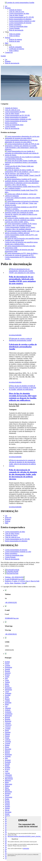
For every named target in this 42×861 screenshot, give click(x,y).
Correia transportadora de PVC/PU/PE (21, 17)
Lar (6, 6)
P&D (6, 43)
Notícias (7, 37)
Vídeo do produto (14, 34)
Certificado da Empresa (16, 49)
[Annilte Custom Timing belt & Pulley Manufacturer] (23, 340)
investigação (13, 335)
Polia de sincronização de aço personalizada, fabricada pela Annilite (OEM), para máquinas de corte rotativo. (22, 280)
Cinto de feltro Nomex (16, 15)
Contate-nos (9, 52)
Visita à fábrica (14, 50)
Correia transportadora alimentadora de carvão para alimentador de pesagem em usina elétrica (21, 141)
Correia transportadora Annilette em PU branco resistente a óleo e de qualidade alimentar (20, 228)
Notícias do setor (14, 41)
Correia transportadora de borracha (20, 23)
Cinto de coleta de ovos (16, 11)
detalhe (19, 335)
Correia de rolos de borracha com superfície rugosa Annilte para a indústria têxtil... (21, 243)
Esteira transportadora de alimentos (20, 19)
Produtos (8, 8)
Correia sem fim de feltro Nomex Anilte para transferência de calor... (19, 167)
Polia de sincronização (16, 30)
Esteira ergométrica (15, 24)
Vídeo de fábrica (14, 36)
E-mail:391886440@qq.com (14, 579)
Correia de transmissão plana (18, 26)
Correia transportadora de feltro (19, 13)
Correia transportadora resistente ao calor (22, 21)
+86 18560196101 (11, 634)
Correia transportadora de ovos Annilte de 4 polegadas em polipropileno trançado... (22, 158)
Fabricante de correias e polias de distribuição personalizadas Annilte (23, 346)
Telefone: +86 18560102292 (14, 577)
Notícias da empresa (15, 39)
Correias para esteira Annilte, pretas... (17, 222)
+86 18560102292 (11, 602)
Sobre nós (8, 517)
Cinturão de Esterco (15, 10)
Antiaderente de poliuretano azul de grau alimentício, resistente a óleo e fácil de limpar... (22, 184)
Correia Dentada (14, 28)
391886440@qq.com (12, 618)
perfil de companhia (15, 47)
